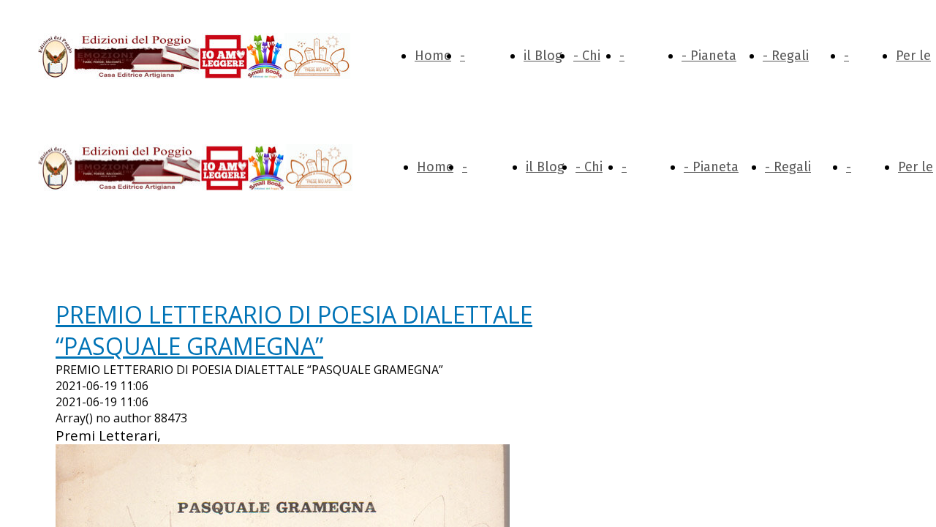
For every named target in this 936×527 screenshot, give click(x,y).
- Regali (786, 56)
